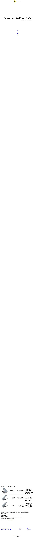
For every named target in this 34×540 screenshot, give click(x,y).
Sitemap (20, 527)
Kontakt (20, 529)
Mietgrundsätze (29, 529)
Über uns (20, 528)
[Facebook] (17, 32)
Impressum (28, 527)
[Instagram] (17, 30)
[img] (17, 1)
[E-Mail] (17, 33)
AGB (27, 528)
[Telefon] (17, 35)
